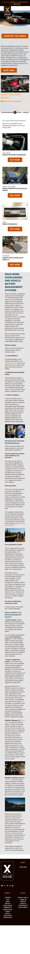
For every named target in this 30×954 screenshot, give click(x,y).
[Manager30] (15, 203)
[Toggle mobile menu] (28, 8)
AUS (6, 722)
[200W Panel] (15, 167)
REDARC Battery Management (12, 101)
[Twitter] (10, 885)
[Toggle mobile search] (24, 8)
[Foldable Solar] (15, 237)
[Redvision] (15, 134)
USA (22, 720)
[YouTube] (2, 885)
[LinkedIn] (12, 885)
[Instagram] (7, 885)
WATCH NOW (16, 4)
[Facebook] (4, 885)
